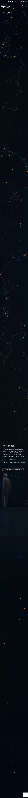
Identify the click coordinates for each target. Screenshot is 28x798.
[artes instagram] (10, 1)
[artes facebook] (6, 1)
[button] (26, 6)
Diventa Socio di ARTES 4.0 (13, 469)
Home (3, 12)
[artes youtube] (12, 1)
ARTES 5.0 (17, 1)
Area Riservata (23, 1)
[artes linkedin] (8, 1)
